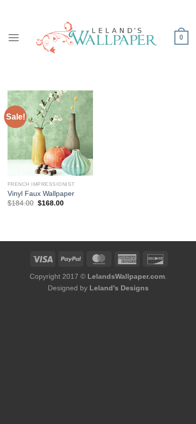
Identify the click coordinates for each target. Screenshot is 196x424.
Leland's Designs (119, 288)
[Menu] (14, 37)
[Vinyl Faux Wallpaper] (50, 133)
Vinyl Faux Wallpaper (41, 193)
